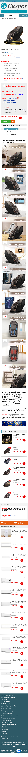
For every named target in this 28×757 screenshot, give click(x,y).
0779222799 (12, 1)
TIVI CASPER (4, 699)
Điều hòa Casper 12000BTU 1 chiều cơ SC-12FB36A (19, 613)
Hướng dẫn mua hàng (7, 711)
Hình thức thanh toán (7, 713)
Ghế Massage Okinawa (10, 102)
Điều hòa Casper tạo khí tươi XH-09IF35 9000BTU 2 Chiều (19, 683)
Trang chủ (4, 18)
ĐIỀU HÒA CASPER (7, 409)
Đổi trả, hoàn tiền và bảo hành (9, 718)
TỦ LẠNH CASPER (5, 701)
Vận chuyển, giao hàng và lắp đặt (10, 715)
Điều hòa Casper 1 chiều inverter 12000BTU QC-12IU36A (19, 660)
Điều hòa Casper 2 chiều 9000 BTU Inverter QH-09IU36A (19, 648)
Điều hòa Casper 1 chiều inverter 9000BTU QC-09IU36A (19, 590)
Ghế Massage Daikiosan (10, 103)
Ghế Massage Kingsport (10, 100)
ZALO (20, 92)
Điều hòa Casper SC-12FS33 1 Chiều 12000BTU (19, 567)
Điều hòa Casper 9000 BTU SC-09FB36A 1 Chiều (19, 602)
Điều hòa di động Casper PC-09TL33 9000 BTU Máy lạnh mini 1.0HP (19, 531)
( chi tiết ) (18, 57)
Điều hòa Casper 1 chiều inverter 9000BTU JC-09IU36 (19, 555)
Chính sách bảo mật (7, 720)
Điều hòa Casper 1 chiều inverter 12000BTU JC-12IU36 (19, 637)
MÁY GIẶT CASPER (5, 703)
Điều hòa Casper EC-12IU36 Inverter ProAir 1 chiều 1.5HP (19, 625)
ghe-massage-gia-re (11, 18)
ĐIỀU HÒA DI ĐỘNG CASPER (8, 697)
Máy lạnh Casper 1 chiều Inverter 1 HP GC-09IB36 (19, 578)
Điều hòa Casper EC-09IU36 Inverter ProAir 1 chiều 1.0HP (19, 544)
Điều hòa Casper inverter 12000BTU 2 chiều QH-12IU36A (19, 672)
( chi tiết (23, 109)
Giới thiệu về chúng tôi (7, 708)
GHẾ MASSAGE (13, 98)
